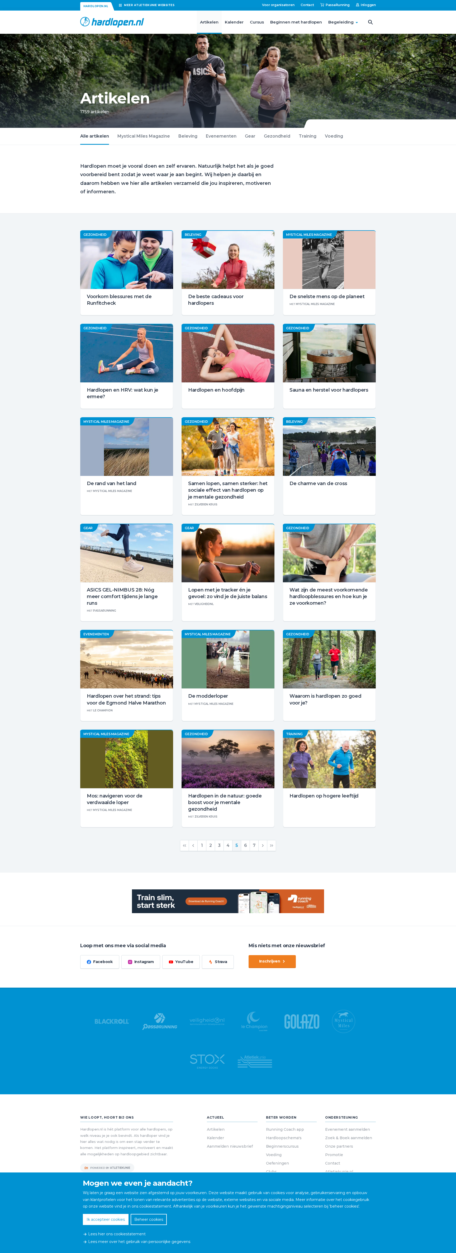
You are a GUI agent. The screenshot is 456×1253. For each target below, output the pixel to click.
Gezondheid (277, 136)
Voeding (334, 136)
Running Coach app (285, 1129)
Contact (307, 5)
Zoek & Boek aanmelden (348, 1137)
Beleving (187, 136)
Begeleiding (341, 22)
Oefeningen (277, 1163)
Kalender (234, 22)
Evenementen (221, 136)
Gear (250, 136)
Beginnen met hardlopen (296, 22)
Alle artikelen (94, 136)
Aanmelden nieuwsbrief (230, 1146)
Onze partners (339, 1146)
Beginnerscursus (282, 1146)
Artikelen (209, 22)
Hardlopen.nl (95, 6)
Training (307, 136)
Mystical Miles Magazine (143, 136)
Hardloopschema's (284, 1137)
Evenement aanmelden (347, 1129)
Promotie (334, 1154)
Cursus (257, 22)
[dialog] (228, 1212)
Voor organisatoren (278, 5)
